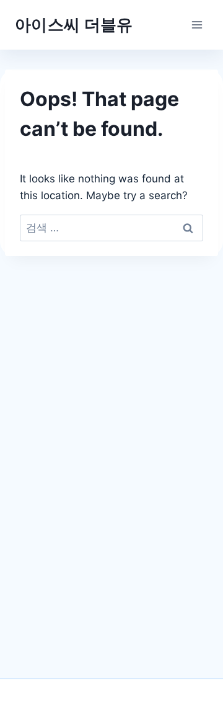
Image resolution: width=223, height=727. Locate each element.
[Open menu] (196, 24)
